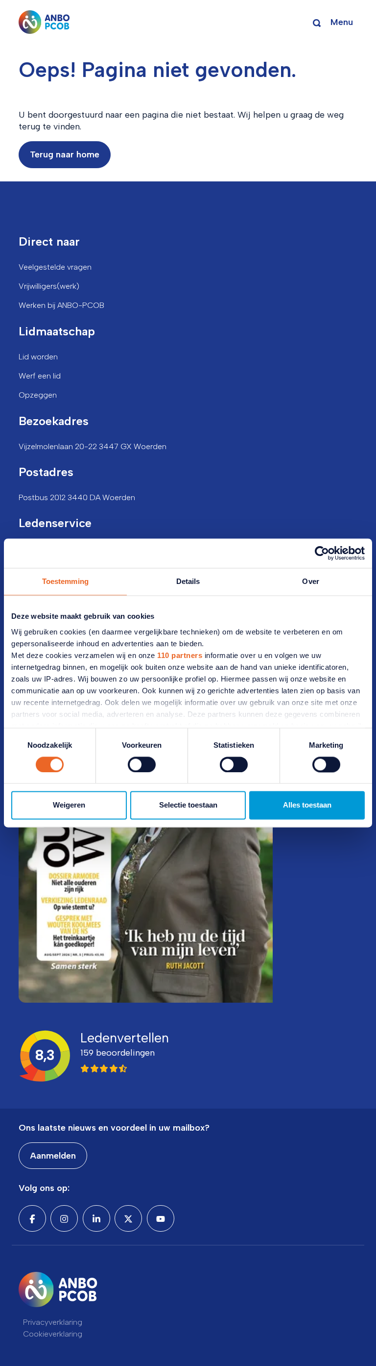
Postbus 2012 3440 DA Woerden (77, 497)
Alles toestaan (307, 805)
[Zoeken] (317, 22)
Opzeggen (38, 395)
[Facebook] (32, 1218)
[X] (128, 1218)
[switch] (142, 764)
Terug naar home (64, 154)
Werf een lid (40, 375)
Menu (341, 22)
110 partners (179, 655)
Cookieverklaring (52, 1334)
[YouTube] (160, 1218)
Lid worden (38, 356)
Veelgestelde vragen (55, 267)
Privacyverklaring (52, 1322)
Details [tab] (188, 581)
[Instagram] (64, 1218)
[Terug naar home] (44, 22)
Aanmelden (53, 1155)
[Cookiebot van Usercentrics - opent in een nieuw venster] (322, 553)
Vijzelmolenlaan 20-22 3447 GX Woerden (92, 446)
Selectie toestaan (188, 805)
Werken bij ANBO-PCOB (61, 305)
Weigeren (69, 805)
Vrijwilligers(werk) (49, 286)
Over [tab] (310, 581)
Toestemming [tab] (65, 581)
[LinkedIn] (96, 1218)
